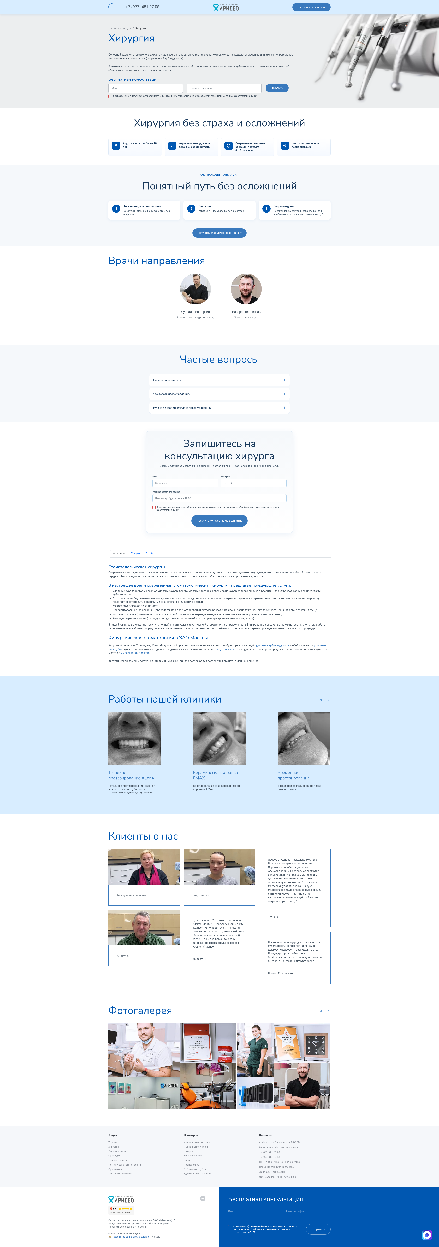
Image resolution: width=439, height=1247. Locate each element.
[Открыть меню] (111, 6)
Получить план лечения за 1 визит (219, 233)
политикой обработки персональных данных (154, 96)
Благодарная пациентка (132, 895)
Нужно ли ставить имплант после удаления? (182, 408)
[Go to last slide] (321, 699)
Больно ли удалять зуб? (168, 380)
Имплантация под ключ (197, 1142)
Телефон (225, 476)
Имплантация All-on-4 (196, 1146)
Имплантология (117, 1151)
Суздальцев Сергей (195, 312)
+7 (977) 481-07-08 (269, 1157)
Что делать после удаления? (171, 394)
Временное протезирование (294, 775)
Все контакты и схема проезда (276, 1167)
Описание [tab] (119, 553)
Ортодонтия (115, 1169)
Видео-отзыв (201, 895)
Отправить (318, 1229)
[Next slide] (328, 700)
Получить (277, 87)
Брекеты (189, 1160)
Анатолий (123, 955)
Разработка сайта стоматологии (130, 1236)
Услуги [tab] (135, 553)
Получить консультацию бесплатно (219, 520)
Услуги (127, 28)
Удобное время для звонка (166, 492)
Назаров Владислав (246, 312)
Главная (113, 28)
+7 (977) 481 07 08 (142, 6)
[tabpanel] (219, 614)
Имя (154, 476)
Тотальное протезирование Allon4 (131, 775)
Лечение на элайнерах (121, 1173)
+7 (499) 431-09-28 (269, 1152)
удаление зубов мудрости (272, 645)
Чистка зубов (191, 1164)
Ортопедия (114, 1155)
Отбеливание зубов (195, 1169)
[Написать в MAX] (427, 1235)
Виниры (188, 1151)
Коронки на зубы (193, 1155)
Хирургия (113, 1146)
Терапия (113, 1142)
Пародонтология (117, 1160)
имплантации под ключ (136, 653)
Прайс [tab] (149, 553)
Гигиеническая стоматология (125, 1164)
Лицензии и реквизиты (272, 1172)
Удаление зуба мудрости (197, 1173)
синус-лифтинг (225, 649)
